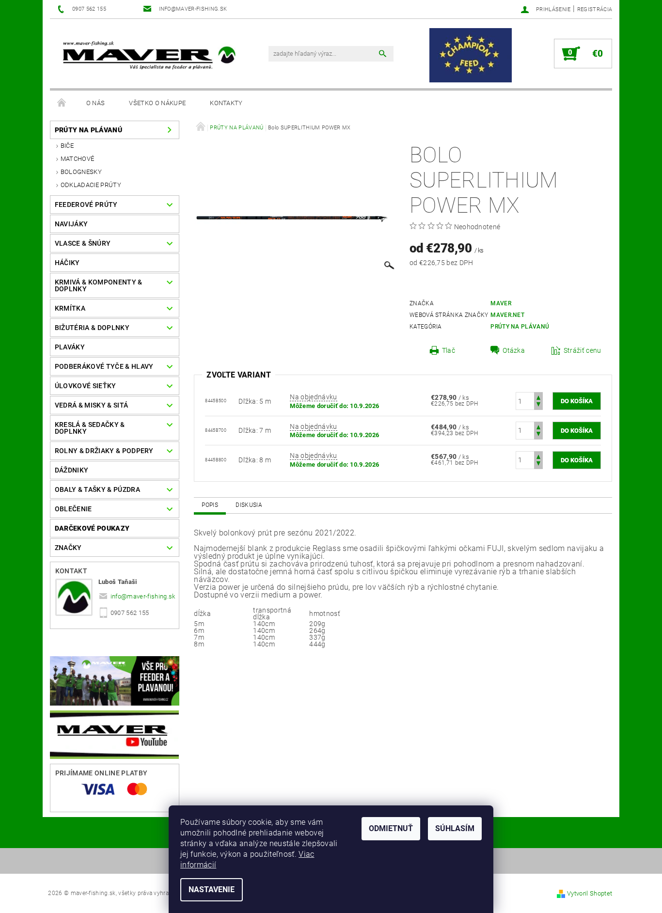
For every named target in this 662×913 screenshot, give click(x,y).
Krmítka (70, 308)
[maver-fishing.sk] (147, 56)
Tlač (448, 350)
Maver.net (507, 315)
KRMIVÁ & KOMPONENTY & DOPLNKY (98, 285)
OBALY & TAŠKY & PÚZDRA (97, 489)
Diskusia (249, 505)
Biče (67, 145)
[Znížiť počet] (538, 405)
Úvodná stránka (62, 103)
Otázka (514, 350)
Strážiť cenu (582, 350)
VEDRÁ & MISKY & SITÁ (91, 405)
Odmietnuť (391, 828)
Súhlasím (454, 828)
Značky (68, 547)
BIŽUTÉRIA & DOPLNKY (92, 327)
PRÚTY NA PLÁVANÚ (88, 130)
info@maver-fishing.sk (142, 596)
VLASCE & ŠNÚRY (82, 243)
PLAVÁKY (70, 347)
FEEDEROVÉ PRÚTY (86, 204)
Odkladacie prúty (91, 185)
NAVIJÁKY (71, 224)
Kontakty (226, 103)
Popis (210, 505)
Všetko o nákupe (157, 103)
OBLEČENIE (73, 509)
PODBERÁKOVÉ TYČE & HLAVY (104, 366)
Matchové (78, 158)
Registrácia (595, 9)
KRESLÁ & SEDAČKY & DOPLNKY (90, 428)
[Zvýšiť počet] (538, 396)
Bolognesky (81, 171)
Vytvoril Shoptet (589, 893)
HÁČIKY (67, 263)
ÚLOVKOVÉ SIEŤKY (85, 386)
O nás (95, 103)
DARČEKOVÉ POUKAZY (92, 528)
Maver (500, 303)
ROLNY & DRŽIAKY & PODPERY (104, 451)
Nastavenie (212, 889)
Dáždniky (72, 470)
